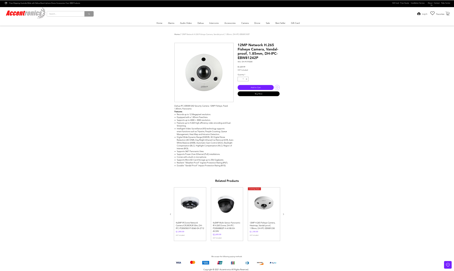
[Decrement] (239, 79)
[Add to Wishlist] (277, 87)
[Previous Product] (170, 214)
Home (177, 34)
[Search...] (89, 13)
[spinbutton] (243, 79)
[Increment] (246, 79)
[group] (227, 214)
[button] (448, 13)
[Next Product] (283, 214)
